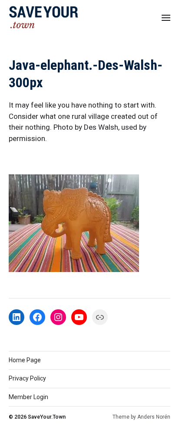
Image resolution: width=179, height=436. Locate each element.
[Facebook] (37, 317)
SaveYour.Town (47, 417)
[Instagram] (58, 317)
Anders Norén (153, 417)
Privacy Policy (27, 378)
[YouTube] (79, 317)
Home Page (25, 360)
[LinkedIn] (16, 317)
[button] (166, 17)
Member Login (28, 396)
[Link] (100, 317)
